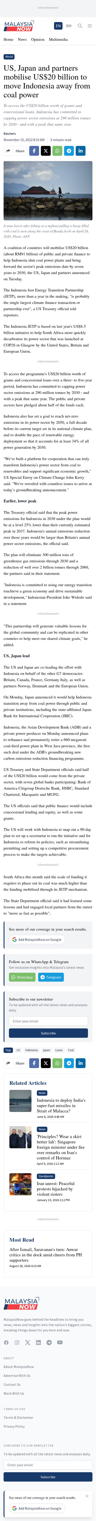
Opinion (37, 39)
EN (58, 25)
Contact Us (12, 1384)
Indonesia (31, 1050)
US (18, 1050)
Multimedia (58, 39)
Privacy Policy (14, 1426)
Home (8, 39)
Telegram (53, 977)
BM (69, 25)
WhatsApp (25, 977)
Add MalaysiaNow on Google (40, 939)
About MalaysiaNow (19, 1366)
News (22, 39)
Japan (46, 1050)
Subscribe (48, 1033)
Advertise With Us (17, 1375)
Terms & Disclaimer (18, 1417)
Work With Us (14, 1393)
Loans (59, 1050)
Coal (71, 1050)
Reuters (10, 133)
